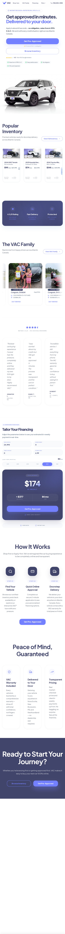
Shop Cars (16, 3)
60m (27, 464)
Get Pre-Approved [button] (32, 41)
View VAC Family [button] (51, 251)
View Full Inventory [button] (50, 139)
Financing (35, 3)
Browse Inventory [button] (33, 51)
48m (18, 464)
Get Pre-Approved (32, 509)
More (43, 3)
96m (57, 464)
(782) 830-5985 (58, 3)
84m (47, 464)
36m (8, 464)
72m (37, 464)
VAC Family (25, 3)
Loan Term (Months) (9, 459)
